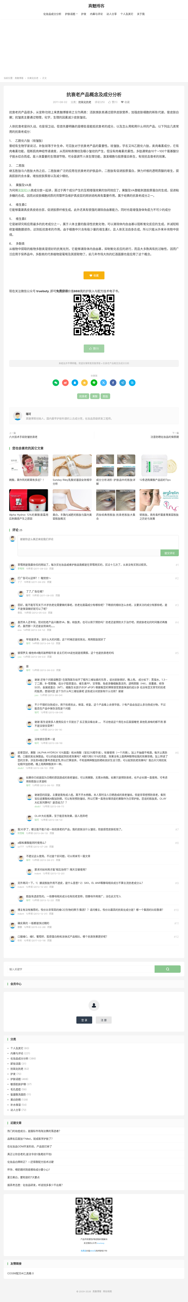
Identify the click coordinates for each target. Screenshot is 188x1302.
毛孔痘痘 (15, 1089)
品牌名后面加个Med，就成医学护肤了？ (30, 1138)
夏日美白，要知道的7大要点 (23, 1177)
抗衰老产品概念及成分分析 (94, 94)
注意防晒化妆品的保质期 (165, 436)
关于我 (141, 13)
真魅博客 (94, 6)
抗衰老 (83, 396)
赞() (113, 102)
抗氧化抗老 (32, 78)
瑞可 (28, 413)
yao (19, 656)
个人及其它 (126, 13)
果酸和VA (24, 190)
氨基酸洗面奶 (18, 1094)
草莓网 (21, 568)
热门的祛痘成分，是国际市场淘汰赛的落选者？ (34, 1131)
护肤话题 (70, 13)
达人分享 (111, 13)
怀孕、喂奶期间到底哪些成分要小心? (28, 1169)
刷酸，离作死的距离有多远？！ (27, 479)
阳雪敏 (21, 833)
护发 (83, 13)
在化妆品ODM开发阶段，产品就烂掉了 (29, 1146)
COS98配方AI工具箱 (19, 1273)
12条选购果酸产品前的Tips (155, 479)
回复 (51, 568)
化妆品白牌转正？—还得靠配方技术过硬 (30, 1161)
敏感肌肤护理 (18, 1084)
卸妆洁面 (15, 1063)
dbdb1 (21, 768)
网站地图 (107, 1291)
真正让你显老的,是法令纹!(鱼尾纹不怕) (29, 1154)
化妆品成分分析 (52, 13)
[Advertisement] (94, 49)
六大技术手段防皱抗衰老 (23, 436)
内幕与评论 (96, 13)
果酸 (94, 396)
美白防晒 (15, 1099)
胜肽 (105, 396)
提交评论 (169, 553)
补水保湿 (15, 1104)
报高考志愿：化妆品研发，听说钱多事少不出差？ (35, 1184)
